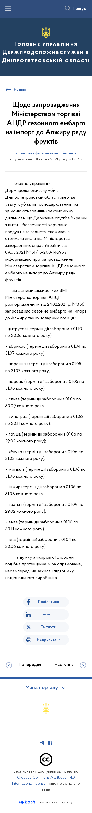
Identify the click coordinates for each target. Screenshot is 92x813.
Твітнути (48, 627)
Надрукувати (49, 640)
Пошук (79, 9)
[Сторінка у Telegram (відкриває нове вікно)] (42, 743)
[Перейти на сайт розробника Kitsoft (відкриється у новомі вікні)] (27, 802)
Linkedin (48, 614)
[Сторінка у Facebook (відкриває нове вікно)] (50, 743)
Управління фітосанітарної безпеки (45, 153)
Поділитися (48, 602)
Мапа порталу (41, 688)
